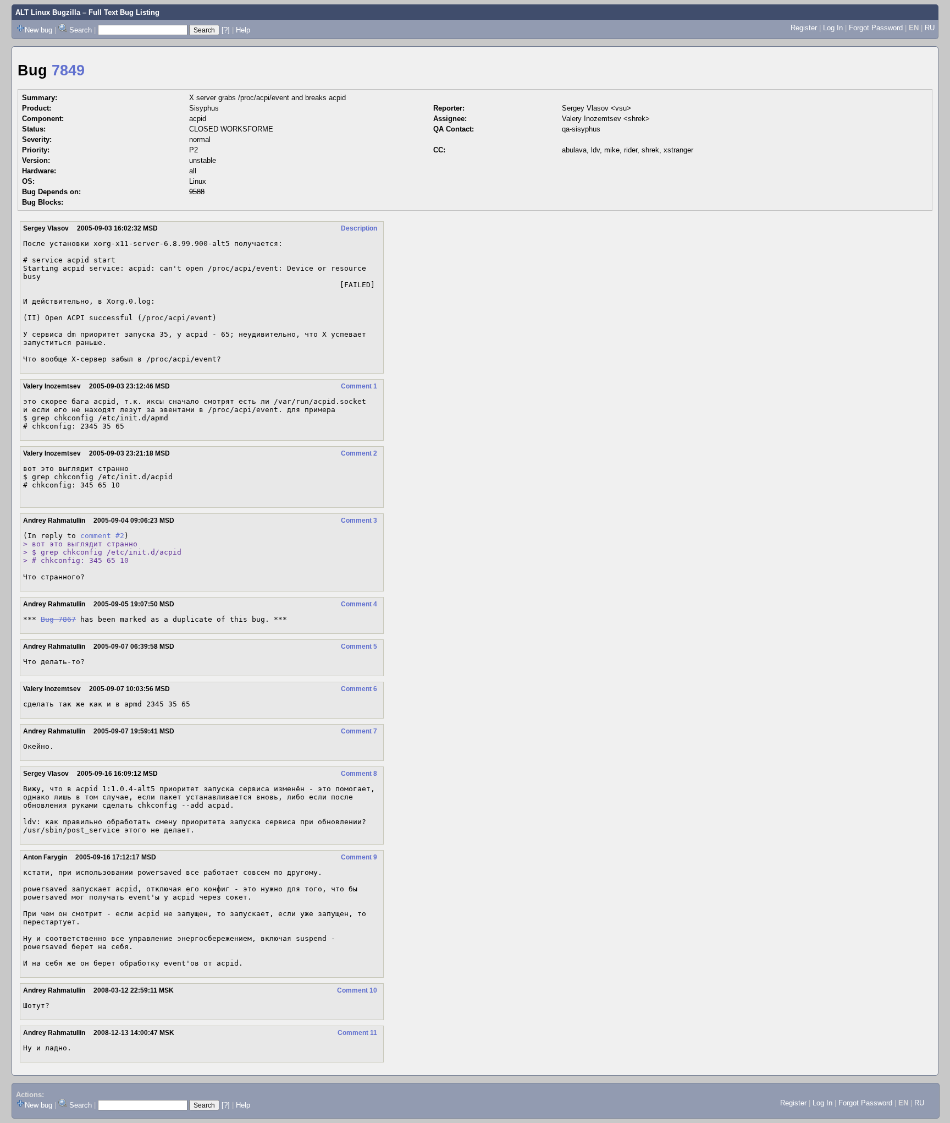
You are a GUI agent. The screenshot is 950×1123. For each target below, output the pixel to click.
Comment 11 (357, 1033)
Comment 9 (359, 857)
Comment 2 (359, 453)
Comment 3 (359, 520)
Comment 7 (359, 731)
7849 (68, 70)
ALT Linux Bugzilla (47, 12)
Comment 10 (357, 990)
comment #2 (102, 536)
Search (80, 30)
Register (804, 28)
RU (930, 28)
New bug (38, 30)
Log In (833, 28)
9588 (197, 192)
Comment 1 (359, 386)
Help (243, 30)
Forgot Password (876, 28)
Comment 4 (359, 604)
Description (359, 228)
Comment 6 (359, 689)
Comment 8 (359, 773)
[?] (226, 30)
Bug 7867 (58, 619)
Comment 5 (359, 646)
